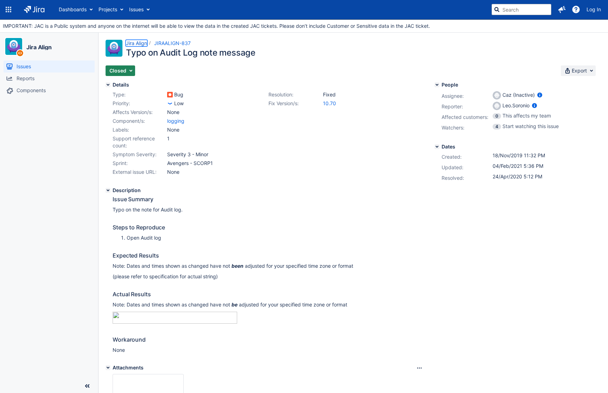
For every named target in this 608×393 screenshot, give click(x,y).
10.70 (329, 103)
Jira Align (39, 47)
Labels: (121, 130)
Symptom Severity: (135, 154)
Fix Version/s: (283, 103)
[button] (8, 9)
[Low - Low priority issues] (170, 103)
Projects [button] (108, 9)
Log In (594, 9)
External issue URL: (135, 172)
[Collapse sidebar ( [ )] (87, 386)
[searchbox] (521, 9)
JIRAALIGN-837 (172, 43)
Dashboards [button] (73, 9)
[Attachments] (108, 367)
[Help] (576, 9)
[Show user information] (540, 95)
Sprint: (120, 163)
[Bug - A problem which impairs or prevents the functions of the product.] (170, 94)
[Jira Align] (13, 46)
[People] (437, 84)
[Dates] (437, 146)
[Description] (108, 190)
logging (175, 121)
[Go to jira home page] (34, 9)
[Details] (108, 84)
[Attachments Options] (419, 368)
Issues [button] (136, 9)
